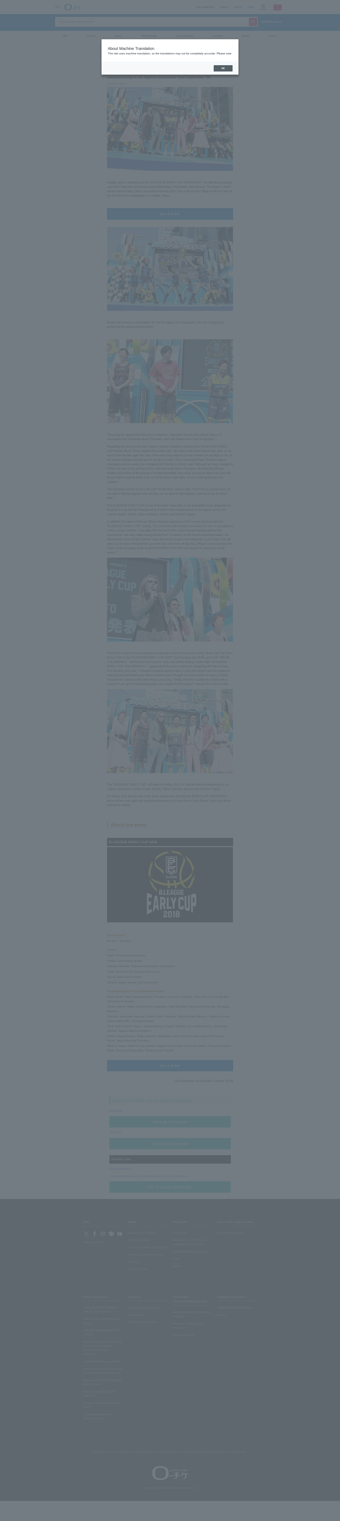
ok (223, 68)
